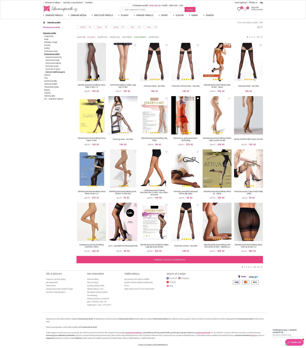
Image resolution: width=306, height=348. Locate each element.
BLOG (126, 285)
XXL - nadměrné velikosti (53, 99)
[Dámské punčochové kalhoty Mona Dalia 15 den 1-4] (91, 62)
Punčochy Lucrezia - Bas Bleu (185, 246)
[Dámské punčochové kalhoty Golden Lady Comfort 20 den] (217, 115)
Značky (210, 15)
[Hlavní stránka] (45, 22)
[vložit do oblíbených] (103, 46)
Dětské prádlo (49, 96)
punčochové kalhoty (133, 332)
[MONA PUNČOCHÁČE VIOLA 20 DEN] (248, 115)
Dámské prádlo (54, 15)
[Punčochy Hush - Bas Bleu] (123, 115)
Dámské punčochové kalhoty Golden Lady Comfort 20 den (217, 139)
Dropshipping (92, 295)
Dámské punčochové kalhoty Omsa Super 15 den (91, 139)
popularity (91, 37)
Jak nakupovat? (52, 282)
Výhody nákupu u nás (95, 289)
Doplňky (47, 93)
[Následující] (261, 36)
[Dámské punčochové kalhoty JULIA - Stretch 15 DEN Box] (123, 168)
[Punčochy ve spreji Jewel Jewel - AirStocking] (185, 115)
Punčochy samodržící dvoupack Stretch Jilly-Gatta (186, 192)
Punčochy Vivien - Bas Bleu (248, 86)
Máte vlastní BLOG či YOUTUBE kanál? (139, 289)
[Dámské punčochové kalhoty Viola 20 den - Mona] (217, 62)
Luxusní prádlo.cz (59, 9)
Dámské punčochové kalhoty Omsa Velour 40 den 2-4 (91, 192)
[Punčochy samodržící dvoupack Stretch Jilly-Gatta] (185, 168)
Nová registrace (241, 2)
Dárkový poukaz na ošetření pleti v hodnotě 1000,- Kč (98, 300)
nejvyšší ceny (115, 37)
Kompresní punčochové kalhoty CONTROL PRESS (91, 245)
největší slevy (153, 37)
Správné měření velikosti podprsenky (138, 282)
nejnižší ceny (102, 37)
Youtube (172, 282)
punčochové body (203, 332)
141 (258, 37)
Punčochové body (52, 60)
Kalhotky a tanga (50, 42)
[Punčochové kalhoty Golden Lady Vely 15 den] (123, 62)
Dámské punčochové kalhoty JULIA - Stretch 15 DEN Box (123, 192)
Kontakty (88, 2)
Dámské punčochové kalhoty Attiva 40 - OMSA (217, 192)
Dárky (194, 15)
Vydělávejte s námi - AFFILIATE (99, 305)
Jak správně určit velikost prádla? (136, 279)
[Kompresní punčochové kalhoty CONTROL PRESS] (91, 222)
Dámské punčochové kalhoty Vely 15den (154, 139)
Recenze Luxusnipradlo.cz (56, 292)
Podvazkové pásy (51, 51)
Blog (171, 286)
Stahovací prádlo (50, 84)
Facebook (173, 278)
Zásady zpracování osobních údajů (59, 289)
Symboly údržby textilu (95, 285)
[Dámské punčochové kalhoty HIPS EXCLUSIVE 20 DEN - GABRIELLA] (217, 222)
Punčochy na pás (52, 66)
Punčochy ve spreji (52, 69)
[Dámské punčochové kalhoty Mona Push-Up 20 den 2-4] (248, 222)
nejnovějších (127, 37)
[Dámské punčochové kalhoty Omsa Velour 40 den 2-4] (91, 168)
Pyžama (47, 75)
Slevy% (180, 15)
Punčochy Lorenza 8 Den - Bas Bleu (186, 86)
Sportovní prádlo (50, 81)
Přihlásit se (253, 2)
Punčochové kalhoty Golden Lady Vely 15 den (123, 86)
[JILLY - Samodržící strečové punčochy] (123, 222)
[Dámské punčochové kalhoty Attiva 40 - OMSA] (217, 168)
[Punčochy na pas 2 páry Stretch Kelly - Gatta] (248, 168)
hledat (190, 9)
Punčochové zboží (51, 54)
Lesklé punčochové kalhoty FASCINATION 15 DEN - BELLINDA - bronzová (154, 192)
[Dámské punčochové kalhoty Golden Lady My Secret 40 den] (154, 222)
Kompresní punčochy (53, 57)
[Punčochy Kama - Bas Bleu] (154, 62)
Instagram (185, 278)
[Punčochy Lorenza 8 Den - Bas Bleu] (185, 62)
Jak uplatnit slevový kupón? (97, 292)
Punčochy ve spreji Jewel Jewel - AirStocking (185, 139)
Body (46, 39)
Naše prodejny (92, 282)
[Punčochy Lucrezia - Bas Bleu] (185, 222)
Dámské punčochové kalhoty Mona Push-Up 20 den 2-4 (248, 245)
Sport (164, 15)
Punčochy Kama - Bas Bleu (154, 86)
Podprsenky (48, 36)
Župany (47, 90)
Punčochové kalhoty (53, 63)
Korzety (47, 45)
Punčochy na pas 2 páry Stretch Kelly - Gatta (248, 192)
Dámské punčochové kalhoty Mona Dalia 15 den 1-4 (91, 86)
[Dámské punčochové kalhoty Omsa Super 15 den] (91, 115)
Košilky (47, 48)
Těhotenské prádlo (51, 87)
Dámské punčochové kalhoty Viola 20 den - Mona (217, 86)
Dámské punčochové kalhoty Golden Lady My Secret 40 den (154, 245)
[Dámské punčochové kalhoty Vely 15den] (154, 115)
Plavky (124, 15)
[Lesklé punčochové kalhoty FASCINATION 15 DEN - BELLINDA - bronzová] (154, 168)
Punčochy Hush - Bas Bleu (123, 139)
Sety (46, 78)
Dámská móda (78, 15)
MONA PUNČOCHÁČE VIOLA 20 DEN (248, 139)
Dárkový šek (51, 285)
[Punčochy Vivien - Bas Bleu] (248, 62)
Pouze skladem (140, 37)
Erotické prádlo (103, 15)
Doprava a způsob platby (56, 279)
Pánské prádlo (144, 15)
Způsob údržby (93, 279)
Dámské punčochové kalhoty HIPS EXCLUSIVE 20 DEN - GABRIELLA (217, 245)
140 (254, 267)
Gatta (254, 335)
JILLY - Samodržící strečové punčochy (123, 246)
